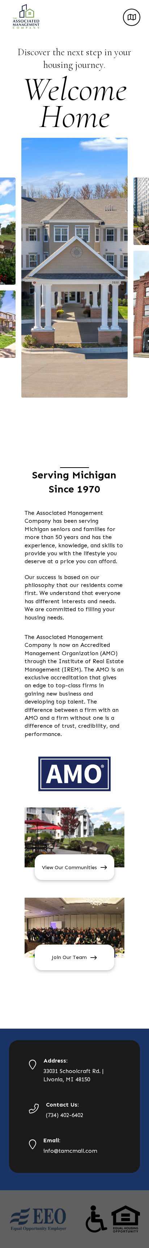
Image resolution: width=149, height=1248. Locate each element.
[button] (131, 17)
